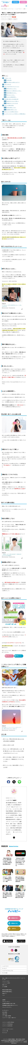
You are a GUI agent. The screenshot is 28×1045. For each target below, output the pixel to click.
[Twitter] (14, 781)
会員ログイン (4, 993)
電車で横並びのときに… (10, 92)
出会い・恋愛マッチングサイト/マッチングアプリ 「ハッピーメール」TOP (13, 979)
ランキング (4, 968)
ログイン (14, 928)
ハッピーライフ (18, 8)
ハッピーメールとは (5, 981)
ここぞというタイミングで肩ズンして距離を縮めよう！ (14, 114)
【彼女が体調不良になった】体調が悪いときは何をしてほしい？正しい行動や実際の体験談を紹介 (7, 861)
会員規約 (3, 999)
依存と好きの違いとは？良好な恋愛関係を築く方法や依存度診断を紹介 (19, 879)
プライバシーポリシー (6, 1001)
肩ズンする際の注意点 (8, 105)
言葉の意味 (7, 80)
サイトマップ (4, 1032)
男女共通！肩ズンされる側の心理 (10, 99)
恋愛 (24, 8)
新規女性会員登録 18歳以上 (7, 989)
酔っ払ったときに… (9, 95)
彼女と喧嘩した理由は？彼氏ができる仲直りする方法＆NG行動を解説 (7, 895)
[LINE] (19, 781)
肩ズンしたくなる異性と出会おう (10, 111)
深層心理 (10, 19)
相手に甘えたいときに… (10, 88)
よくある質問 (4, 986)
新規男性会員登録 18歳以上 (7, 991)
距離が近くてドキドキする (11, 103)
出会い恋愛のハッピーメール (7, 8)
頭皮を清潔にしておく (10, 107)
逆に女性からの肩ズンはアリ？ (12, 82)
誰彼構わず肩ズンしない (10, 109)
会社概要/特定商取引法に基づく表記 (8, 1003)
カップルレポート (5, 1010)
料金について (4, 984)
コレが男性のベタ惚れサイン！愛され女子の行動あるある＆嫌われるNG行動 (19, 895)
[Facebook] (8, 781)
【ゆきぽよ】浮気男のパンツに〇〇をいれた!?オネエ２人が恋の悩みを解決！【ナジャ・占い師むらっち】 (20, 862)
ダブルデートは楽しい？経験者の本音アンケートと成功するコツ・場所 (7, 879)
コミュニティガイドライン (7, 1007)
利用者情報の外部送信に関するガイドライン (10, 1005)
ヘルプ (3, 995)
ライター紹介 (4, 972)
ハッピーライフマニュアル (7, 970)
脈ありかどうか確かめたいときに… (12, 90)
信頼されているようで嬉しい (11, 101)
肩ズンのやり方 (7, 84)
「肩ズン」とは (7, 78)
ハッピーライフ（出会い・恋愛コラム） (9, 1017)
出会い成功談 (4, 1012)
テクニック (4, 19)
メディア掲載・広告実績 (6, 1015)
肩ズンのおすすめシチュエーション (11, 86)
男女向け (15, 19)
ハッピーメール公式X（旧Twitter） (8, 1022)
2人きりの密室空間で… (10, 97)
